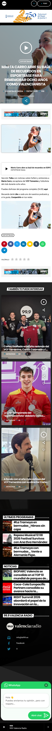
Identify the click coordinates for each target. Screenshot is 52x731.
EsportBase (26, 61)
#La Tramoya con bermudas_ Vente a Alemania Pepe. (28, 551)
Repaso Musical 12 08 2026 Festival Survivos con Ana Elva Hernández (30, 538)
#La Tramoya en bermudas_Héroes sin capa (29, 525)
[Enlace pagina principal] (4, 4)
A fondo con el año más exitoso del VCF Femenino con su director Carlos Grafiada (26, 482)
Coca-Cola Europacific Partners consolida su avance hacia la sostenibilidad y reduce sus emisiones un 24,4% (30, 591)
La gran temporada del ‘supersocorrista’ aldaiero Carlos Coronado (23, 416)
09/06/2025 (31, 91)
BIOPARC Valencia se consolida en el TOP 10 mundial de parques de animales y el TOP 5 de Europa (30, 578)
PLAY (44, 3)
